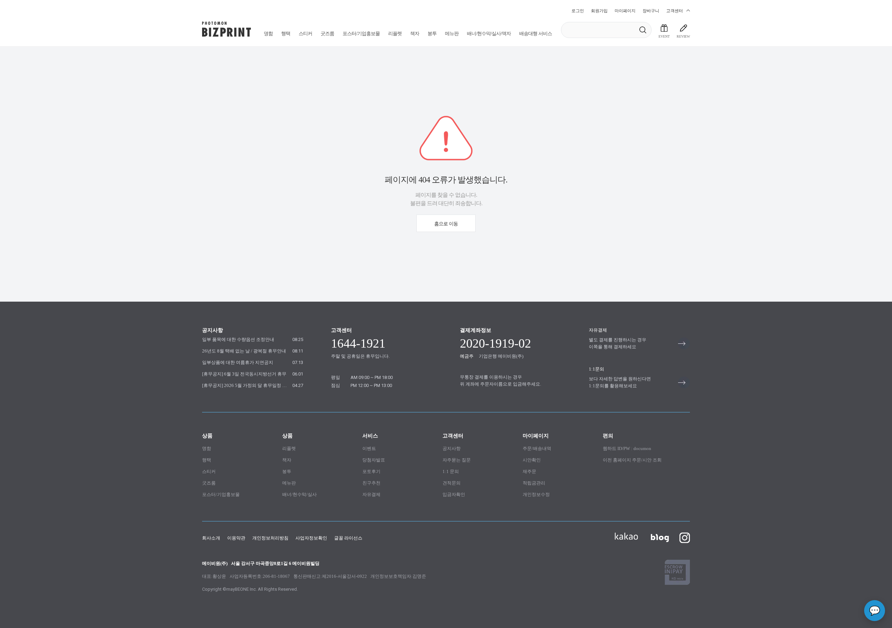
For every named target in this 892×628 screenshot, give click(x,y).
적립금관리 (534, 483)
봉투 (432, 33)
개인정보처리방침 (270, 538)
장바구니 (651, 10)
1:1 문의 (451, 471)
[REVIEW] (683, 28)
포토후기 (371, 471)
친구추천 (371, 483)
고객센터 (674, 10)
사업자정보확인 (311, 538)
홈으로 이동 (446, 223)
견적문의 (452, 483)
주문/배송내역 (537, 448)
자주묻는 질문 (457, 460)
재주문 (529, 471)
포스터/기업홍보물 (361, 33)
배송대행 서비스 (535, 33)
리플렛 (395, 33)
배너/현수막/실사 (299, 494)
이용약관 (236, 538)
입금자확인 (454, 494)
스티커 (305, 33)
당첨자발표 (373, 460)
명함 (268, 33)
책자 (414, 33)
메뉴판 (452, 33)
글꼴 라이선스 (348, 538)
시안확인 (532, 460)
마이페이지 (625, 10)
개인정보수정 (536, 494)
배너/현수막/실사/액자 (489, 33)
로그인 (577, 10)
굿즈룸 (327, 33)
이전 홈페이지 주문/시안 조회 (632, 460)
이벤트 (369, 448)
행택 (285, 33)
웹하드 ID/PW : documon (627, 448)
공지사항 (452, 448)
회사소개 (211, 538)
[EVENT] (664, 28)
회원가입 (599, 10)
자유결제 (371, 494)
